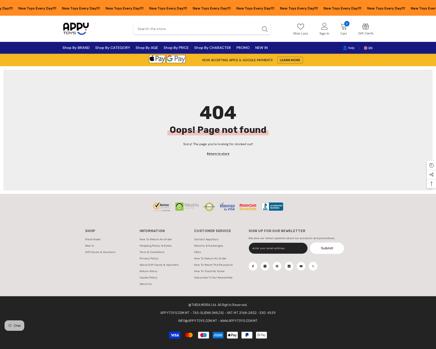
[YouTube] (301, 266)
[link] (366, 29)
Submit (327, 248)
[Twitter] (313, 266)
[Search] (202, 28)
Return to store (218, 153)
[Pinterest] (277, 266)
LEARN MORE (290, 60)
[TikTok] (289, 266)
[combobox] (196, 28)
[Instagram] (265, 266)
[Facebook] (253, 266)
